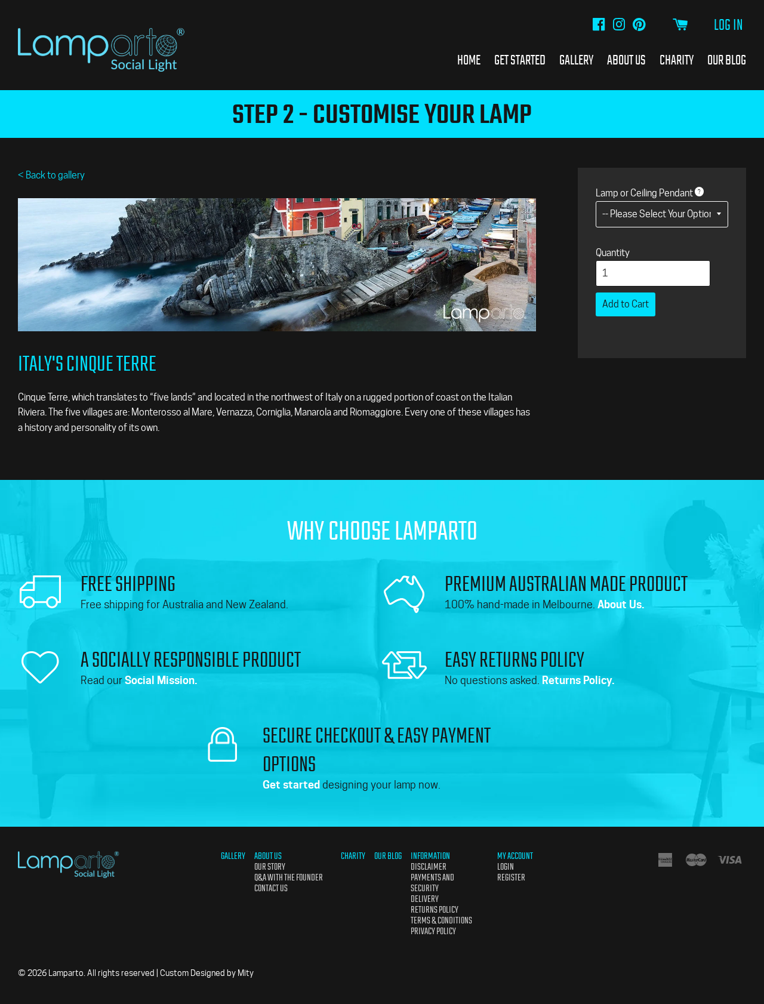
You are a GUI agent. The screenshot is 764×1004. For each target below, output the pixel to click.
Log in (728, 25)
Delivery (425, 899)
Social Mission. (161, 680)
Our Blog (726, 59)
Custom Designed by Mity (207, 973)
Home (468, 59)
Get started (291, 784)
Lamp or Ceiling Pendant (644, 193)
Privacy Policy (433, 931)
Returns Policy (434, 909)
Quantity (613, 252)
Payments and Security (432, 883)
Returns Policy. (578, 680)
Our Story (269, 866)
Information (430, 856)
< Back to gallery (51, 175)
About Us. (621, 604)
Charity (677, 59)
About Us (626, 59)
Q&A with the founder (288, 877)
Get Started (520, 59)
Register (511, 877)
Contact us (271, 888)
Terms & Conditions (441, 920)
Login (505, 866)
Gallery (576, 59)
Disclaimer (428, 866)
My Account (515, 856)
